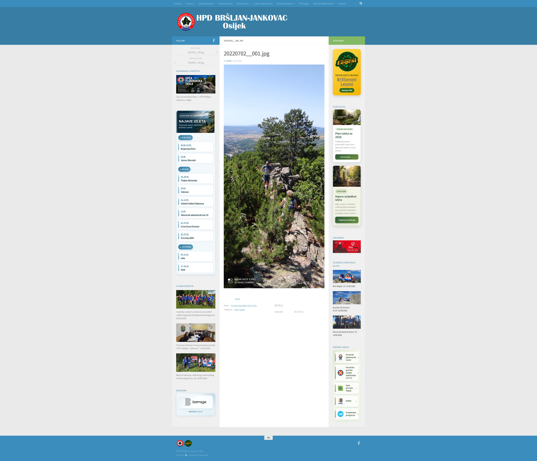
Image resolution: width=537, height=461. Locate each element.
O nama (189, 3)
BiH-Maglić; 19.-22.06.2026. (344, 286)
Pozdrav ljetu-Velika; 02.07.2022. (244, 305)
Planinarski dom (226, 3)
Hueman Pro (204, 455)
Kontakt (342, 3)
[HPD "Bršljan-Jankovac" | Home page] (232, 22)
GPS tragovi (304, 3)
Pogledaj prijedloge (346, 220)
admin (228, 61)
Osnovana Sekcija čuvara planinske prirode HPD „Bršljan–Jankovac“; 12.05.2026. (195, 347)
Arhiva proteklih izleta (323, 3)
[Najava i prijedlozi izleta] (347, 176)
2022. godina (240, 309)
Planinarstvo (242, 3)
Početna (178, 3)
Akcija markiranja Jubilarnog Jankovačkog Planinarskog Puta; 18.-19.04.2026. (195, 377)
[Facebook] (213, 40)
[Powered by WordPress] (186, 455)
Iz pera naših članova (263, 3)
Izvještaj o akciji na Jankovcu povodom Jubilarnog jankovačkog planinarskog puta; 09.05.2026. (195, 315)
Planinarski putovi (285, 3)
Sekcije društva (206, 3)
